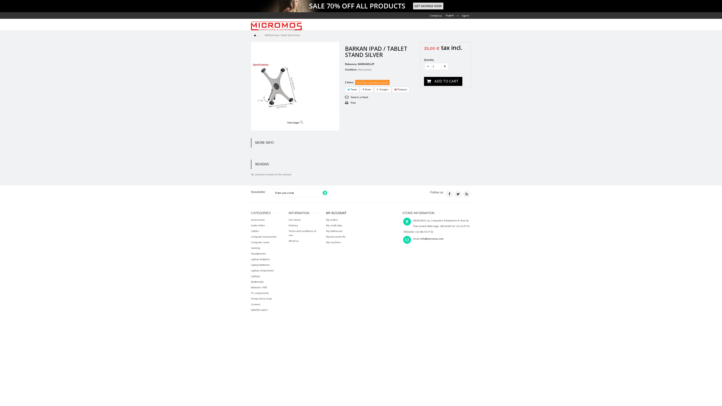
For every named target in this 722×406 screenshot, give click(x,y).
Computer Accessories (264, 236)
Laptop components (262, 270)
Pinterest (402, 89)
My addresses (334, 231)
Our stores (295, 219)
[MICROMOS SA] (276, 26)
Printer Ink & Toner (261, 298)
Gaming (255, 248)
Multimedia (257, 281)
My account (336, 213)
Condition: (351, 69)
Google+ (384, 89)
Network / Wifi (259, 287)
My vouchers (333, 242)
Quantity (429, 59)
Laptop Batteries (260, 265)
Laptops (255, 276)
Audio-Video (258, 225)
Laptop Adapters (260, 259)
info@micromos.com (432, 238)
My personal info (336, 236)
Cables (255, 231)
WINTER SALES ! (259, 310)
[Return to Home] (254, 35)
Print (353, 103)
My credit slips (334, 225)
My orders (332, 219)
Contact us (436, 15)
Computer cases (260, 242)
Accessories (258, 219)
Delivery (293, 225)
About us (294, 240)
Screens (255, 304)
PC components (260, 293)
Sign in (465, 15)
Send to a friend (359, 97)
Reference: (351, 64)
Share (367, 89)
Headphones (258, 253)
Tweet (353, 89)
